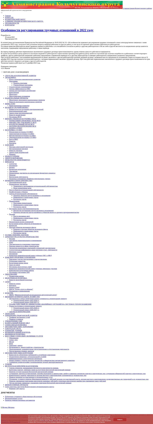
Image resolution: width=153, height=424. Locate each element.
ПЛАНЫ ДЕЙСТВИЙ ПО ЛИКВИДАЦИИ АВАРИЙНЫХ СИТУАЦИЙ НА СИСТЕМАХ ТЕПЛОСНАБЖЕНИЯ (50, 304)
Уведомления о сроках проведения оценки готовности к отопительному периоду (38, 298)
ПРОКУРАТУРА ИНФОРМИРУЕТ (17, 160)
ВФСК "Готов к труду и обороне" (21, 289)
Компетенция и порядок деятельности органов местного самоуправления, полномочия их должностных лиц (47, 375)
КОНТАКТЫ (9, 25)
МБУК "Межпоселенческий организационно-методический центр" (33, 295)
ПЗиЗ (11, 242)
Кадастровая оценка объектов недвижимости (25, 224)
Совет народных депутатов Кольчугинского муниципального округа (29, 387)
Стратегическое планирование (20, 87)
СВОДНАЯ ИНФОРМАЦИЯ (19, 312)
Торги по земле (14, 265)
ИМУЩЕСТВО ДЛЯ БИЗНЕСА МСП (22, 122)
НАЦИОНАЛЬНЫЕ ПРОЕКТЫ (16, 98)
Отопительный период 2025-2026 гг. (26, 300)
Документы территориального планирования (25, 240)
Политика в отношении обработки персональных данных (29, 179)
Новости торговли (15, 150)
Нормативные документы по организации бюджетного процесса (32, 173)
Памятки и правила (16, 319)
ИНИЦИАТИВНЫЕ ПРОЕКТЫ (16, 385)
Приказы (12, 175)
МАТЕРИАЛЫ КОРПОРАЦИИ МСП (22, 126)
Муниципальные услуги (13, 398)
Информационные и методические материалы (25, 358)
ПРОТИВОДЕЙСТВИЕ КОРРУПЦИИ (19, 353)
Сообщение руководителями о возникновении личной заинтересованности (36, 362)
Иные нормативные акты (22, 188)
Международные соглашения (19, 96)
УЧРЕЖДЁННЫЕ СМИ (13, 321)
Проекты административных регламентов (20, 400)
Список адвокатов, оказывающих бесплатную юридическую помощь (33, 368)
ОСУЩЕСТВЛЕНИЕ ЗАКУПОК (17, 235)
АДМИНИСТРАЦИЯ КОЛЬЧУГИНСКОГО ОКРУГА (24, 21)
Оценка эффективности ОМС (19, 89)
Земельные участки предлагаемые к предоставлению (28, 259)
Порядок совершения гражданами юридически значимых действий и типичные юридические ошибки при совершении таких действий (57, 381)
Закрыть (120, 419)
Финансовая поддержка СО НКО (21, 132)
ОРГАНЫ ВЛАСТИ (12, 23)
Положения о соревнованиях (19, 291)
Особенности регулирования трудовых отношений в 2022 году (47, 30)
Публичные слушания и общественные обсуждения (23, 396)
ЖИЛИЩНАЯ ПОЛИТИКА (15, 334)
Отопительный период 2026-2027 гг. (26, 302)
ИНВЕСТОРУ (10, 104)
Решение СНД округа (17, 388)
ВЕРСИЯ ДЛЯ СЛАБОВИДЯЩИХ (16, 72)
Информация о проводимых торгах (25, 197)
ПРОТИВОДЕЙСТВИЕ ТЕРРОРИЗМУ (19, 327)
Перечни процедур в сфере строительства (24, 246)
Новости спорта (15, 284)
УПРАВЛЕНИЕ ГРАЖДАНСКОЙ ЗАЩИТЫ (21, 315)
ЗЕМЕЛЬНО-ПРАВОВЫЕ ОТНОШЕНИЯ (20, 257)
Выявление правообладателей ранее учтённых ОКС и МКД (30, 255)
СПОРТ (8, 282)
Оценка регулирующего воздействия (22, 91)
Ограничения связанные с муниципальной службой (27, 357)
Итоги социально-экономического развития (24, 79)
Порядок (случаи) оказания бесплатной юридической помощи (31, 372)
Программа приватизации (22, 203)
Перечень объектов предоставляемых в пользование (31, 195)
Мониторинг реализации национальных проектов (27, 100)
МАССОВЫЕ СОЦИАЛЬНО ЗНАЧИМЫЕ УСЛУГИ (24, 336)
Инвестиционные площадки (19, 105)
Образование (13, 338)
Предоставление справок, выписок (21, 351)
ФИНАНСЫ (9, 162)
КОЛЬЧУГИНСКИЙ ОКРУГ (15, 19)
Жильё (11, 342)
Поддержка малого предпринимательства (24, 209)
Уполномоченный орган (17, 182)
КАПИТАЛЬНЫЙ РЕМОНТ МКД (17, 323)
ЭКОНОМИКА (10, 77)
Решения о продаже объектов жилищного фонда (30, 229)
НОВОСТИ (9, 17)
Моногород (13, 94)
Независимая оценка (16, 276)
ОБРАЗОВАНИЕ (11, 274)
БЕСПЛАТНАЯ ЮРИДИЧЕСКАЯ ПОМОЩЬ (21, 366)
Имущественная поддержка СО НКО (22, 135)
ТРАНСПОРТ (10, 313)
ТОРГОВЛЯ (9, 145)
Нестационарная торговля (18, 149)
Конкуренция (14, 92)
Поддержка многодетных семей (20, 267)
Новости (12, 141)
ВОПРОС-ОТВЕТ (15, 128)
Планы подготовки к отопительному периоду (25, 306)
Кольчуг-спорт (14, 287)
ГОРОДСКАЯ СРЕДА (13, 328)
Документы (13, 171)
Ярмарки (12, 154)
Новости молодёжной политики (20, 280)
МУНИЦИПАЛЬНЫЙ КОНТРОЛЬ (17, 332)
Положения (13, 254)
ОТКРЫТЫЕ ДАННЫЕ (13, 330)
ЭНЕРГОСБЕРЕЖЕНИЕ (14, 158)
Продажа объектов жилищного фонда (22, 227)
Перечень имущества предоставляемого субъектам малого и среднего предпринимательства (46, 212)
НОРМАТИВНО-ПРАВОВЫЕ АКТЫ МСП (24, 120)
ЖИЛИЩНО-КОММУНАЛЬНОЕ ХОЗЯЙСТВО (22, 297)
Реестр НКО (13, 139)
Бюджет (12, 167)
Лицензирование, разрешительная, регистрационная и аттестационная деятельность (39, 349)
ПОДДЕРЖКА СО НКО (13, 130)
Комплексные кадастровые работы (21, 270)
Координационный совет (18, 111)
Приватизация (14, 201)
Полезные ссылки (15, 252)
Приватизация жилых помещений (21, 222)
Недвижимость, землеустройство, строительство (26, 347)
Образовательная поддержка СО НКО (22, 137)
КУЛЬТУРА (9, 293)
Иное (11, 343)
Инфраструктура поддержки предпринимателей (26, 109)
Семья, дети (13, 340)
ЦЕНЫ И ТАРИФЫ (12, 156)
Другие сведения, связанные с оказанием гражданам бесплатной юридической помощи (40, 383)
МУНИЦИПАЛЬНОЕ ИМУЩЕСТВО (18, 180)
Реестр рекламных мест (21, 216)
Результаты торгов (19, 199)
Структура (13, 164)
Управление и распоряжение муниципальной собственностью (35, 186)
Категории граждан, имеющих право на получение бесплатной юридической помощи (39, 370)
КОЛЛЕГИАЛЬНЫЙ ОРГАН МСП (21, 124)
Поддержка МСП (15, 117)
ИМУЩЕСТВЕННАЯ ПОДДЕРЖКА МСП (20, 119)
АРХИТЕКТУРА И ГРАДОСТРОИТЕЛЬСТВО (22, 237)
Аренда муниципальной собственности (23, 194)
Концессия (13, 225)
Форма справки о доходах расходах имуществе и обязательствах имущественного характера (42, 360)
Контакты (12, 143)
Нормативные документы (18, 184)
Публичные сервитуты (17, 261)
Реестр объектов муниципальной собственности (26, 190)
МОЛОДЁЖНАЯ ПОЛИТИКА (16, 278)
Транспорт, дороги (15, 345)
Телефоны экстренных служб (19, 317)
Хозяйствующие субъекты (18, 192)
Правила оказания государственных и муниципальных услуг (31, 377)
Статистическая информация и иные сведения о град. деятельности (33, 250)
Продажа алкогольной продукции (21, 147)
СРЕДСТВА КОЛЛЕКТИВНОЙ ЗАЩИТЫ (20, 76)
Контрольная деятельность (18, 177)
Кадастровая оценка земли (18, 263)
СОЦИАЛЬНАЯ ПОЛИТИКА (16, 325)
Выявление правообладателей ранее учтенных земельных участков (33, 269)
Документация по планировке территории (24, 244)
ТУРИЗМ (8, 364)
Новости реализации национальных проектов (25, 102)
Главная (8, 16)
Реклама (12, 214)
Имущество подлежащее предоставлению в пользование (33, 210)
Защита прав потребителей (18, 152)
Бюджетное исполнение (17, 169)
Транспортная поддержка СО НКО (21, 134)
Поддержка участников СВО (19, 272)
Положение (13, 165)
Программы (13, 81)
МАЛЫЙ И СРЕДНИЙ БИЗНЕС (17, 107)
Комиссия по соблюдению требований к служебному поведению (32, 355)
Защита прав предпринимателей (20, 113)
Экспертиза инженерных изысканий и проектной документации (32, 248)
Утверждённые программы (23, 85)
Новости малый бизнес (17, 115)
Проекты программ (20, 83)
